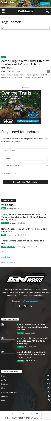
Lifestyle (4, 396)
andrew (13, 223)
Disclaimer (16, 414)
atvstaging (5, 71)
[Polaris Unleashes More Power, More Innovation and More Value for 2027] (8, 328)
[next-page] (6, 251)
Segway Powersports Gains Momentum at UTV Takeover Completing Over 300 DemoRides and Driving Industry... (23, 217)
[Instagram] (26, 307)
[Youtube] (31, 307)
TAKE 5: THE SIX (8, 205)
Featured (5, 223)
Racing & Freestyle (8, 247)
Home (3, 18)
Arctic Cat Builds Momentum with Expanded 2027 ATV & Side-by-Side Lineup (33, 341)
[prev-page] (2, 251)
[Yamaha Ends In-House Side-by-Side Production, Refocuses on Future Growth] (8, 356)
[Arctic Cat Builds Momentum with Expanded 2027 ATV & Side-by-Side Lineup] (8, 342)
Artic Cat (20, 347)
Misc (3, 208)
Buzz (4, 57)
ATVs (4, 235)
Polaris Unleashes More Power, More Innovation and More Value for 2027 (32, 327)
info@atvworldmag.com (30, 301)
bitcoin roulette (7, 263)
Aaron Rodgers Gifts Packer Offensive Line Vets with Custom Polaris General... (25, 64)
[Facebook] (20, 307)
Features (21, 333)
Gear (3, 401)
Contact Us (35, 414)
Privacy (25, 414)
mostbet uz (5, 257)
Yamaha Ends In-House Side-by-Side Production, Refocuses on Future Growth (32, 355)
